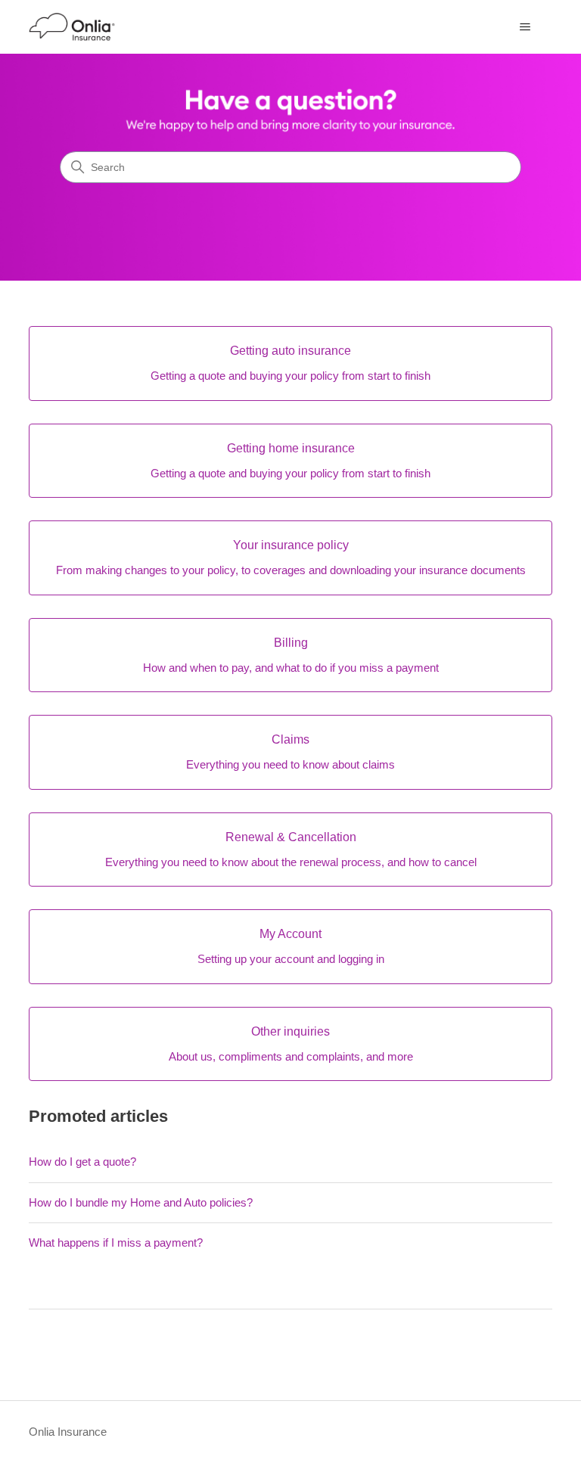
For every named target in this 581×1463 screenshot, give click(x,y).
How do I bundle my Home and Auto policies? (141, 1202)
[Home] (72, 27)
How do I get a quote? (82, 1161)
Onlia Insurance (68, 1431)
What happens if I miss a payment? (116, 1242)
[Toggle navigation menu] (525, 27)
